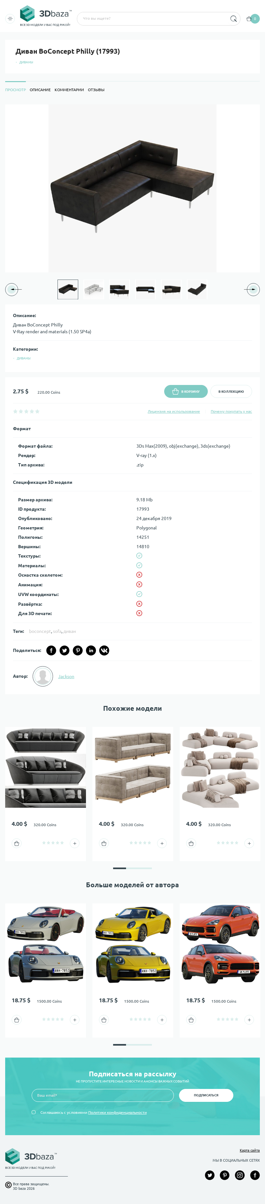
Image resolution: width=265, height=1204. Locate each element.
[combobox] (151, 18)
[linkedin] (91, 650)
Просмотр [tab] (15, 90)
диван (69, 631)
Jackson (66, 676)
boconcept (40, 631)
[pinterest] (78, 650)
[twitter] (64, 650)
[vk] (104, 650)
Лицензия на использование (174, 411)
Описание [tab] (40, 90)
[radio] (15, 411)
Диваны (26, 62)
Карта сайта (250, 1150)
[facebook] (51, 650)
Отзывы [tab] (96, 90)
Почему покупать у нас (231, 411)
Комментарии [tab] (69, 90)
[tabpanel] (132, 399)
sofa (57, 631)
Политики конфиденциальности (117, 1112)
